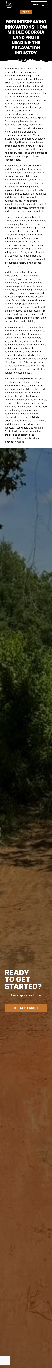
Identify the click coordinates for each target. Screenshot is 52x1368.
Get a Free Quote (26, 1008)
